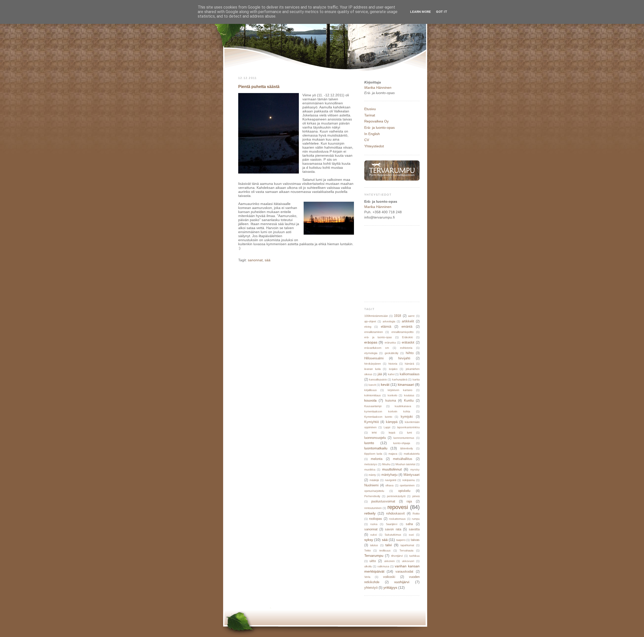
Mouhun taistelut (405, 464)
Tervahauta (406, 550)
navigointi (390, 480)
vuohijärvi (401, 582)
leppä (392, 432)
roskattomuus (397, 518)
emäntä (406, 326)
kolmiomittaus (372, 395)
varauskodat (404, 571)
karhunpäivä (399, 379)
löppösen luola (373, 453)
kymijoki (407, 416)
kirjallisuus (370, 390)
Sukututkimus (393, 534)
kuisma (390, 400)
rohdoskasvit (395, 513)
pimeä (416, 496)
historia (392, 363)
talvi (388, 545)
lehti (374, 432)
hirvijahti (404, 358)
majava (392, 453)
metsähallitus (402, 459)
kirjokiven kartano (400, 390)
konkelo (392, 395)
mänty (372, 474)
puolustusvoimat (383, 501)
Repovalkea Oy (376, 121)
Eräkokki (407, 337)
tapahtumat (407, 545)
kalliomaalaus (410, 374)
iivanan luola (372, 368)
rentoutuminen (373, 507)
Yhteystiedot (374, 146)
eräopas (370, 342)
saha (409, 524)
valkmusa (383, 566)
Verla (367, 576)
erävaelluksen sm (376, 347)
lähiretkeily (406, 448)
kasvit (372, 384)
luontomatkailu (375, 448)
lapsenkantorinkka (408, 427)
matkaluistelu (412, 453)
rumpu (416, 518)
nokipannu (408, 480)
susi (411, 534)
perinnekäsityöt (396, 496)
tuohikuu (414, 555)
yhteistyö (371, 587)
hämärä (409, 363)
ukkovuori (408, 561)
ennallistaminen (373, 331)
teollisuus (385, 550)
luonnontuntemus (403, 437)
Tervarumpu (373, 556)
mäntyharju (389, 475)
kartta (416, 379)
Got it (441, 12)
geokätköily (391, 353)
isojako (393, 368)
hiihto (410, 353)
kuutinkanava (403, 406)
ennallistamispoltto (402, 331)
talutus (374, 545)
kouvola (370, 400)
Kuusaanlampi (372, 406)
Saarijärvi (391, 524)
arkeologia (389, 321)
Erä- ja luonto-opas (379, 127)
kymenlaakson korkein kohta (387, 411)
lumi (409, 432)
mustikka (369, 469)
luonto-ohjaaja (401, 443)
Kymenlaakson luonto (378, 416)
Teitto (367, 550)
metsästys (370, 464)
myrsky (415, 469)
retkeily (370, 513)
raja (409, 501)
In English (372, 134)
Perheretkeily (372, 496)
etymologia (370, 353)
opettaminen (407, 485)
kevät (385, 385)
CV (366, 140)
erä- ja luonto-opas (378, 337)
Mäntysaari (412, 475)
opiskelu (404, 491)
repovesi (397, 507)
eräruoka (390, 342)
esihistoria (406, 347)
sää (267, 260)
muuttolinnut (392, 469)
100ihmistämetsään (376, 315)
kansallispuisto (378, 379)
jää (380, 374)
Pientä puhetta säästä (258, 86)
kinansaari (406, 385)
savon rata (393, 529)
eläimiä (386, 326)
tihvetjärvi (397, 555)
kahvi (391, 374)
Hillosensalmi (374, 358)
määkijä (374, 480)
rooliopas (375, 519)
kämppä (391, 422)
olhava (389, 485)
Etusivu (370, 109)
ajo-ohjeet (370, 321)
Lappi (387, 427)
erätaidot (408, 342)
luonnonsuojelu (375, 438)
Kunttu (409, 400)
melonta (376, 459)
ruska (373, 524)
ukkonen (389, 561)
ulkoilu (368, 566)
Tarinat (369, 115)
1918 (397, 316)
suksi (373, 534)
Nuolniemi (371, 485)
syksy (368, 540)
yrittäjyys (390, 587)
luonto (369, 443)
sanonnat (255, 260)
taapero (401, 539)
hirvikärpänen (372, 363)
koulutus (409, 395)
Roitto (416, 513)
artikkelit (408, 321)
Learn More (420, 12)
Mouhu (386, 464)
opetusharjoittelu (374, 490)
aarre (411, 315)
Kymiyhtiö (371, 422)
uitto (373, 561)
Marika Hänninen (377, 88)
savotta (414, 529)
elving (367, 326)
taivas (415, 540)
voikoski (389, 577)
